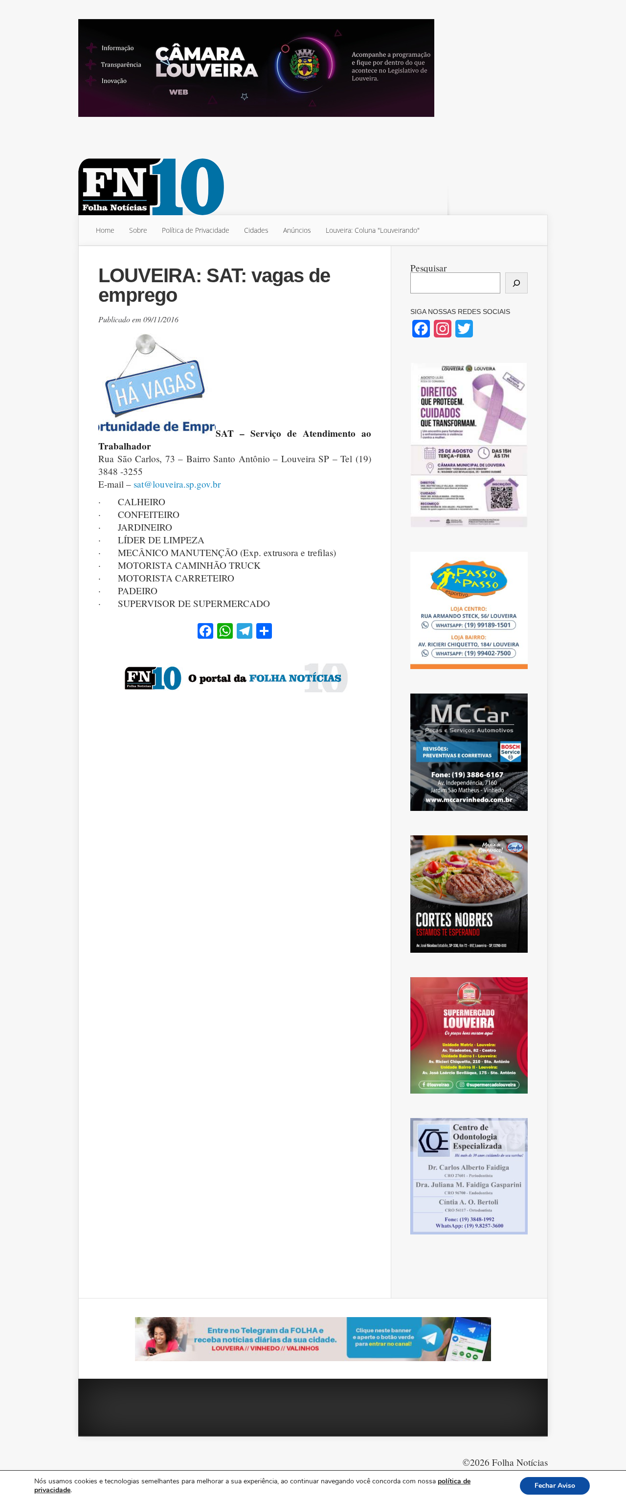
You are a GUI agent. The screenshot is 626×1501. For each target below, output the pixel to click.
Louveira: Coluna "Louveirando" (373, 230)
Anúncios (297, 230)
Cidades (256, 230)
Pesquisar (428, 268)
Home (105, 230)
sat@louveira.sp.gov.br (177, 484)
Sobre (138, 230)
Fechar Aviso (555, 1485)
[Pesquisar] (516, 282)
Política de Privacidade (195, 230)
